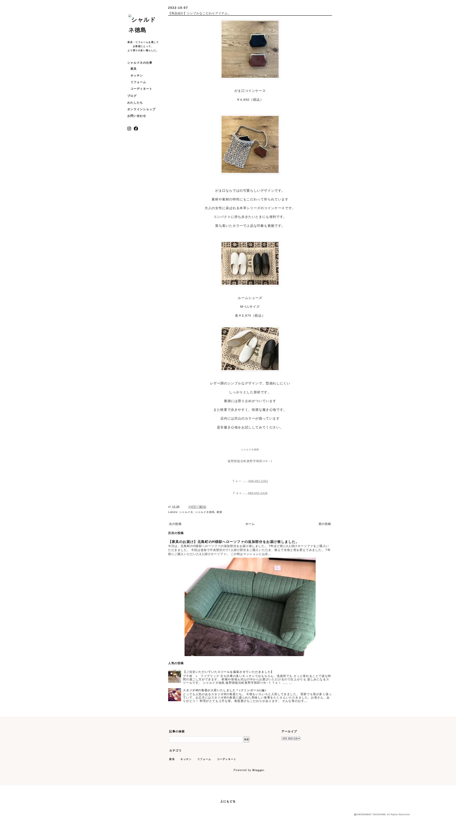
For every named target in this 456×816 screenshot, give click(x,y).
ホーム (250, 524)
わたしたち (135, 102)
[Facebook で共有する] (201, 507)
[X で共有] (197, 507)
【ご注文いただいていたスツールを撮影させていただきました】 (228, 672)
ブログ (132, 96)
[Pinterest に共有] (204, 507)
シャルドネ (186, 512)
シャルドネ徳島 (205, 512)
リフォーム (138, 82)
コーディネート (141, 88)
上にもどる (228, 801)
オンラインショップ (141, 109)
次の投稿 (175, 524)
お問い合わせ (136, 116)
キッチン (137, 75)
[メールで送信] (190, 507)
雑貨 (219, 512)
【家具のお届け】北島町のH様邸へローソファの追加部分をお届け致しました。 (233, 541)
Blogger (258, 770)
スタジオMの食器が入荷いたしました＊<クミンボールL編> (224, 690)
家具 (134, 68)
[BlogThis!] (194, 507)
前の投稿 (325, 524)
